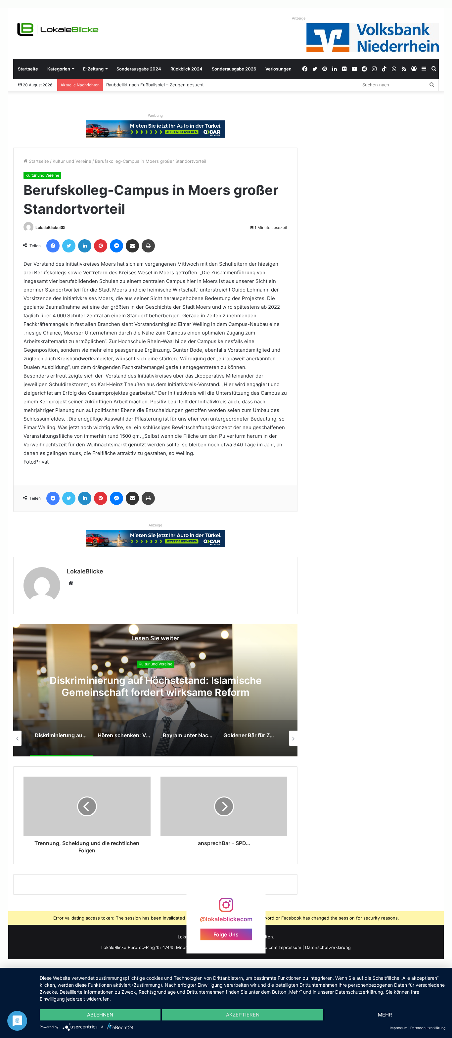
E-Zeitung (93, 68)
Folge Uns (226, 934)
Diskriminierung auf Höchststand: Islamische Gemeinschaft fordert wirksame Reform (156, 686)
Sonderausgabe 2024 (138, 68)
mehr (385, 1015)
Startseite (28, 68)
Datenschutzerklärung (328, 947)
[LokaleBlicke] (58, 30)
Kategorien (58, 68)
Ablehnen (100, 1015)
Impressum (290, 947)
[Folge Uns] (226, 908)
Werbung (155, 115)
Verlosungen (278, 68)
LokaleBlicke (47, 227)
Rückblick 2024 (186, 68)
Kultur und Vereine (72, 161)
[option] (155, 690)
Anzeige (298, 18)
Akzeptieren (242, 1015)
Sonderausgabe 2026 (234, 68)
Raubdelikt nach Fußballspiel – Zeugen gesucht (155, 84)
